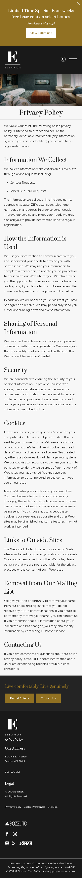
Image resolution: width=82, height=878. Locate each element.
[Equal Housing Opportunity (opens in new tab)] (7, 842)
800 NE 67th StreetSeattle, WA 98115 (16, 759)
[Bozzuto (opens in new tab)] (16, 823)
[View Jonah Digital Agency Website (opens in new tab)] (26, 842)
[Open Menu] (73, 59)
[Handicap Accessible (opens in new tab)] (13, 842)
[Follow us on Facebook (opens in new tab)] (7, 834)
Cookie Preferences (34, 806)
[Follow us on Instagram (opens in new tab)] (15, 834)
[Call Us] (63, 60)
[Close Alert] (78, 4)
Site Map (53, 806)
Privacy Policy (13, 806)
